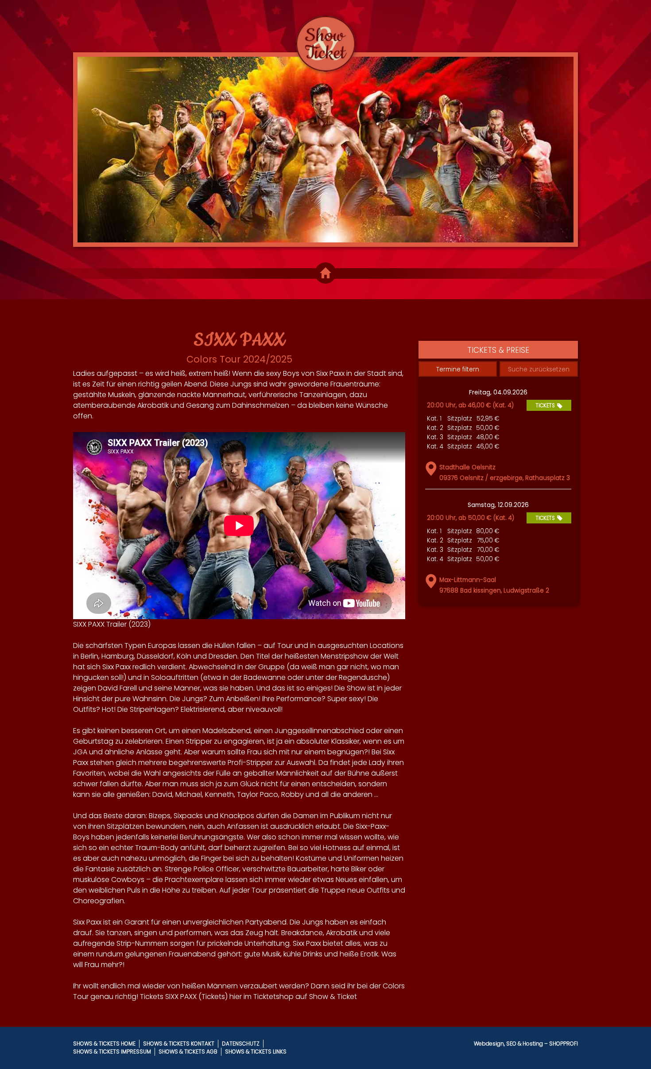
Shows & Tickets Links (256, 1051)
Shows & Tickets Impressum (112, 1051)
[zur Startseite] (325, 36)
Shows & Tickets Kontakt (178, 1043)
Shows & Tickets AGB (188, 1051)
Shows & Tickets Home (104, 1043)
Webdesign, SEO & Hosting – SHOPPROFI (526, 1043)
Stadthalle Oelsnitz (467, 467)
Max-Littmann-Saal (467, 580)
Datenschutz (241, 1043)
